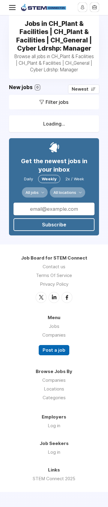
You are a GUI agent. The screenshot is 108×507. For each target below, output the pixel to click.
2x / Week (74, 178)
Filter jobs (57, 102)
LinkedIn (54, 297)
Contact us (54, 266)
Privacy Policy (54, 284)
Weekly (49, 178)
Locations (54, 389)
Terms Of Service (54, 275)
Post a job (54, 350)
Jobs (54, 326)
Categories (54, 397)
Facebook (67, 297)
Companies (54, 335)
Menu (13, 7)
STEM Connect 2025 (54, 478)
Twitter (41, 297)
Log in (54, 425)
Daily (28, 178)
